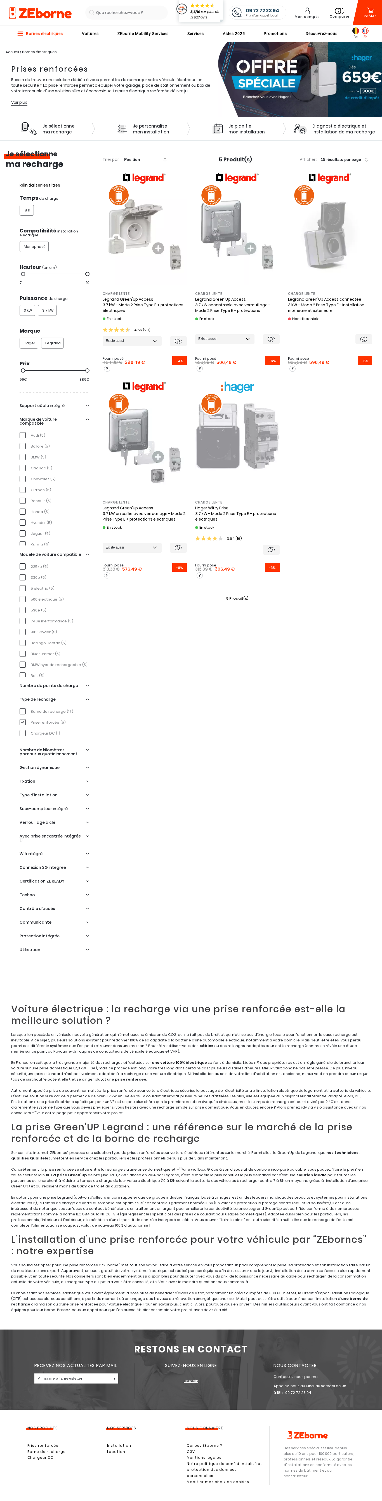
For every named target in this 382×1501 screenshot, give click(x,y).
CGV (191, 1451)
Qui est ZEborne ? (204, 1445)
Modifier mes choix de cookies (218, 1481)
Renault (41, 501)
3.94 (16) (234, 538)
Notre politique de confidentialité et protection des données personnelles (224, 1469)
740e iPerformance (52, 621)
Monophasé (35, 246)
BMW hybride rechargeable (59, 664)
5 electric (43, 588)
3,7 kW (48, 310)
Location (116, 1451)
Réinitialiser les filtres (40, 185)
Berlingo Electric (49, 643)
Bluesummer (45, 654)
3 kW (28, 310)
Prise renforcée (48, 722)
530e (38, 610)
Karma (40, 544)
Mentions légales (204, 1457)
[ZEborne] (40, 13)
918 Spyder (44, 632)
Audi (38, 435)
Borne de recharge (52, 711)
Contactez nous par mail (296, 1376)
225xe (39, 566)
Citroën (41, 490)
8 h (27, 210)
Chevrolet (43, 479)
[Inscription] (112, 1378)
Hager (29, 343)
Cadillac (41, 468)
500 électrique (47, 599)
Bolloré (40, 446)
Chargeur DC (45, 733)
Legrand (53, 343)
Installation (119, 1445)
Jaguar (40, 533)
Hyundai (41, 522)
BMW (38, 457)
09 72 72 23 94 (298, 1392)
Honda (40, 511)
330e (38, 577)
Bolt (37, 675)
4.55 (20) (141, 330)
